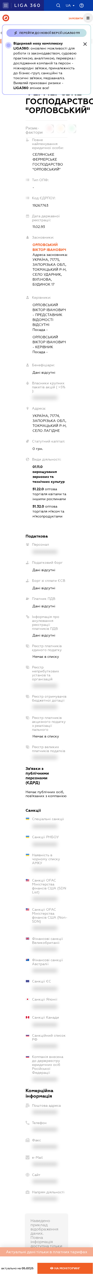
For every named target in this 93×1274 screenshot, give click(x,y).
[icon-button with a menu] (88, 18)
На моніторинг (67, 1268)
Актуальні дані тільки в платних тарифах (46, 1252)
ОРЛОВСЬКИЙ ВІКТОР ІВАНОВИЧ (49, 247)
